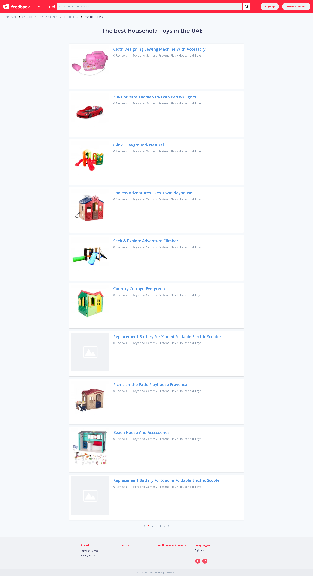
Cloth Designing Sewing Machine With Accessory (159, 49)
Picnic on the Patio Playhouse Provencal (150, 384)
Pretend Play (167, 55)
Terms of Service (89, 550)
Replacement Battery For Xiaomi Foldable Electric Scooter (167, 336)
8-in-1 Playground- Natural (138, 145)
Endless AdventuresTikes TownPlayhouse (152, 192)
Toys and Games (144, 55)
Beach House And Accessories (141, 432)
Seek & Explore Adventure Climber (145, 240)
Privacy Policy (88, 555)
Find (52, 6)
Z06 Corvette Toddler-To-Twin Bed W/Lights (154, 97)
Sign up (270, 6)
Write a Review (296, 6)
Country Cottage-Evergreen (139, 288)
